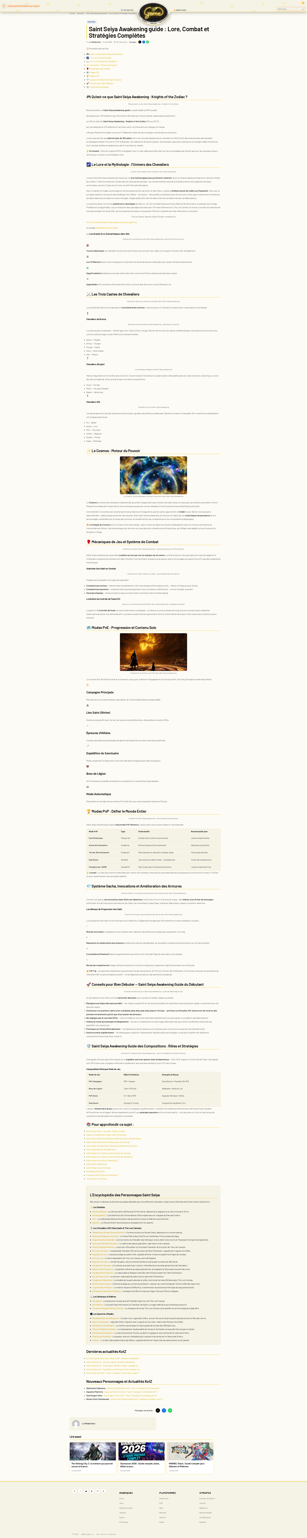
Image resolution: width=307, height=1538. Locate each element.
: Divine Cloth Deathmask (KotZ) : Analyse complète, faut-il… (125, 1399)
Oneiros (96, 1340)
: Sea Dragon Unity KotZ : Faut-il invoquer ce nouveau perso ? (122, 1395)
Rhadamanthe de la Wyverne (105, 1318)
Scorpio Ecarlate (100, 1251)
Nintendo (162, 1513)
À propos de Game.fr (207, 1498)
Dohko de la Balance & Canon (105, 1236)
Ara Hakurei (97, 1304)
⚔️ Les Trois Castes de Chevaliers (101, 61)
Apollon (96, 1222)
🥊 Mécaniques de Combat (98, 68)
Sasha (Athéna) (99, 1211)
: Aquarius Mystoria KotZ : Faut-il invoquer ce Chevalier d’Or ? (122, 1392)
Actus (121, 1498)
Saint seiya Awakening (96, 1164)
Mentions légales (205, 1513)
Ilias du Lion (97, 1258)
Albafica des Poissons (102, 1269)
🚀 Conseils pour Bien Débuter (100, 83)
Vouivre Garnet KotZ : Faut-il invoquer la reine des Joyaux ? (112, 1373)
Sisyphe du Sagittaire (102, 1280)
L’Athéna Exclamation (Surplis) (106, 1291)
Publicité (202, 1522)
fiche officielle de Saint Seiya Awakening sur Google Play (111, 222)
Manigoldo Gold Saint (95, 1171)
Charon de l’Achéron (101, 1336)
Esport (122, 1517)
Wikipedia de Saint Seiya (107, 228)
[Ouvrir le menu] (4, 6)
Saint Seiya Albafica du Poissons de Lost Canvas (108, 1142)
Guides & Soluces (126, 1508)
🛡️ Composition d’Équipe (97, 87)
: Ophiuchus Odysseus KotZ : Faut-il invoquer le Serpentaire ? (123, 1388)
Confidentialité (205, 1517)
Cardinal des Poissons (102, 1273)
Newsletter (203, 1508)
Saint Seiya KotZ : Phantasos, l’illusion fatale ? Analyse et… (112, 1365)
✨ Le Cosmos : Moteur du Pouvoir (101, 65)
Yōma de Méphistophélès (104, 1329)
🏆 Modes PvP (92, 76)
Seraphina (97, 1301)
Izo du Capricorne (100, 1276)
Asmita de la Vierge (101, 1284)
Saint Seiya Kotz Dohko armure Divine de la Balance (109, 1157)
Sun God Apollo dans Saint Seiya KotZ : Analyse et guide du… (113, 1358)
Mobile (161, 1522)
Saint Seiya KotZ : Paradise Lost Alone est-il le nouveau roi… (113, 1369)
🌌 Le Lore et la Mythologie (98, 58)
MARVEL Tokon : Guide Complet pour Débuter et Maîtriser (186, 1465)
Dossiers (80, 13)
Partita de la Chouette (102, 1333)
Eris (94, 1219)
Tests (121, 1503)
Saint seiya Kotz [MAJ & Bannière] (102, 1160)
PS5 (161, 1503)
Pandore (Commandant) (103, 1325)
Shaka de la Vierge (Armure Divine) (108, 1232)
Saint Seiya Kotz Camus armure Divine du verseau (108, 1153)
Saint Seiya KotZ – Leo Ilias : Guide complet (105, 1131)
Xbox (161, 1508)
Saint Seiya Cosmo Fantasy (98, 1168)
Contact (202, 1503)
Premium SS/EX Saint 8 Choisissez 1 (102, 1175)
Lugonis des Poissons (102, 1287)
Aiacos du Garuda (100, 1322)
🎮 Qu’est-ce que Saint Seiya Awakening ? (104, 54)
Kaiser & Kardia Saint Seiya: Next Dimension (106, 1135)
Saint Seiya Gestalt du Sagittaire (101, 1149)
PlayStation (163, 1498)
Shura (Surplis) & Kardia (103, 1247)
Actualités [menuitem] (128, 10)
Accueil (72, 13)
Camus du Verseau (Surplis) (105, 1243)
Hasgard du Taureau (101, 1265)
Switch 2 (162, 1517)
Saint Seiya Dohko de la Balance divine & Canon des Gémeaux (113, 1138)
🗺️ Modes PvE (92, 72)
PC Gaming (123, 1522)
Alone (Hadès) (98, 1215)
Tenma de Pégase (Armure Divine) (108, 1308)
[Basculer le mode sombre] (303, 3)
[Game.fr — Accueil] (153, 12)
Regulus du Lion (99, 1254)
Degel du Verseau (100, 1261)
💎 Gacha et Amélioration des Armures (103, 79)
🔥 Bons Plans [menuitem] (180, 10)
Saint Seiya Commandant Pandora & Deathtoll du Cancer (111, 1146)
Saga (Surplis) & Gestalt (103, 1240)
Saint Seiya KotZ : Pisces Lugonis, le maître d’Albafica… (111, 1362)
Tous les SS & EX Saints (96, 1178)
